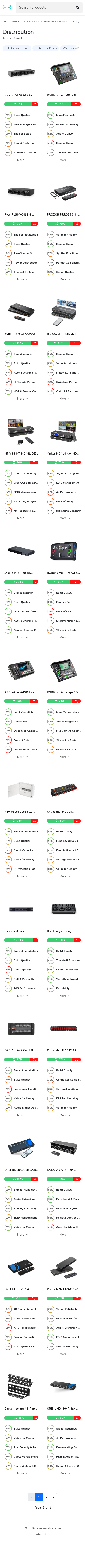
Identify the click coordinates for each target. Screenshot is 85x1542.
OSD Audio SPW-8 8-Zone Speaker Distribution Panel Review (19, 1051)
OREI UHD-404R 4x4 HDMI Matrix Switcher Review (62, 1409)
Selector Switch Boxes (17, 48)
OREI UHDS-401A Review (16, 1289)
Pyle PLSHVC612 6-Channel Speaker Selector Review (18, 95)
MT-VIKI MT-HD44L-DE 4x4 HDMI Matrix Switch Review (20, 454)
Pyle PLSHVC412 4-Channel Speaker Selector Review (18, 215)
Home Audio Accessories (56, 21)
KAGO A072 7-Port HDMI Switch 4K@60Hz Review (63, 1170)
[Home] (5, 21)
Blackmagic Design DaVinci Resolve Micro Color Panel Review (62, 931)
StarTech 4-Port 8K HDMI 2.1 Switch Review (21, 573)
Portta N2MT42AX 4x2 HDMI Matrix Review (62, 1289)
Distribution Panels (46, 48)
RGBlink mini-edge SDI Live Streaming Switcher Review (63, 692)
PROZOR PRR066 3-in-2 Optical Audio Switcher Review (63, 215)
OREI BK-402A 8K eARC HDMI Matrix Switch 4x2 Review (21, 1170)
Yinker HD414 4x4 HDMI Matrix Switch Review (63, 454)
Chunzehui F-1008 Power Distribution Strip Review (63, 812)
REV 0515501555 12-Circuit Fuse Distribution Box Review (20, 812)
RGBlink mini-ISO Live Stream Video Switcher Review (20, 692)
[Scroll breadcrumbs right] (78, 21)
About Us (42, 1534)
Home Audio (33, 21)
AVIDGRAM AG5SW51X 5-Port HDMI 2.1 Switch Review (20, 334)
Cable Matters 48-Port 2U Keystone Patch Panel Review (19, 1409)
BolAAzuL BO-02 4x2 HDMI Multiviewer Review (61, 334)
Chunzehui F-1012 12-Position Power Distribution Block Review (62, 1051)
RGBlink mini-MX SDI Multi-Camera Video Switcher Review (61, 95)
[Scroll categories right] (78, 48)
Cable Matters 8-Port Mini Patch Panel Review (19, 931)
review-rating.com (48, 1528)
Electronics (16, 21)
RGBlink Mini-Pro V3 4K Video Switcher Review (63, 573)
